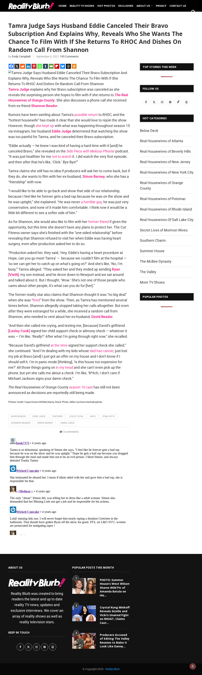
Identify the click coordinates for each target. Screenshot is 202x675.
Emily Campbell (21, 56)
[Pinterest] (34, 66)
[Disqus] (69, 485)
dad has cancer (101, 351)
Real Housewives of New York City (167, 172)
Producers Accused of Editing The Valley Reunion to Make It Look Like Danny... (114, 640)
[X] (16, 66)
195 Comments (69, 56)
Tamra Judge (67, 423)
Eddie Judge (39, 416)
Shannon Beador (20, 423)
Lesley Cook (76, 416)
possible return (86, 115)
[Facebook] (11, 66)
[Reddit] (22, 66)
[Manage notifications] (193, 666)
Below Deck (149, 131)
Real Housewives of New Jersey (165, 162)
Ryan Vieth (109, 416)
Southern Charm (153, 240)
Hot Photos (106, 6)
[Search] (192, 18)
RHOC (93, 416)
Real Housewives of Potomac (163, 199)
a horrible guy (91, 202)
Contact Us (177, 6)
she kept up (45, 126)
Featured (57, 416)
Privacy (161, 6)
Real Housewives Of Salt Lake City (167, 220)
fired (36, 300)
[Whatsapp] (39, 66)
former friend (98, 222)
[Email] (51, 66)
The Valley (148, 272)
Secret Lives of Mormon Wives (164, 230)
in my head (64, 367)
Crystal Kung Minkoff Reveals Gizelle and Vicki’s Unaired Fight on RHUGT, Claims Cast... (115, 615)
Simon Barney (45, 423)
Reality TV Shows (82, 6)
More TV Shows (152, 282)
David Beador (18, 416)
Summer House (152, 251)
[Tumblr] (45, 66)
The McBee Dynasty (155, 261)
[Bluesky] (62, 66)
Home (62, 6)
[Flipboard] (56, 66)
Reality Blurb (113, 669)
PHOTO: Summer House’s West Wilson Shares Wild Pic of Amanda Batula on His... (114, 587)
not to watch (61, 156)
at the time (58, 345)
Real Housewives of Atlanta (161, 141)
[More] (74, 66)
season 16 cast (81, 387)
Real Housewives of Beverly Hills (165, 151)
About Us (143, 6)
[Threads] (68, 66)
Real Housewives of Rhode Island (166, 209)
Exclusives (125, 6)
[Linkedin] (28, 66)
